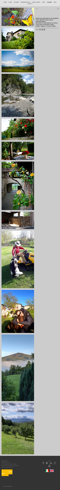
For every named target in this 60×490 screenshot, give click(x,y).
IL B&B (10, 2)
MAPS (55, 2)
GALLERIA (49, 2)
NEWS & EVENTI (36, 2)
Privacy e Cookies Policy (7, 486)
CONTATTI (30, 4)
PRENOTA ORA (7, 472)
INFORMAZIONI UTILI (26, 2)
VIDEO (43, 2)
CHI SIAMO (16, 2)
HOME (5, 2)
